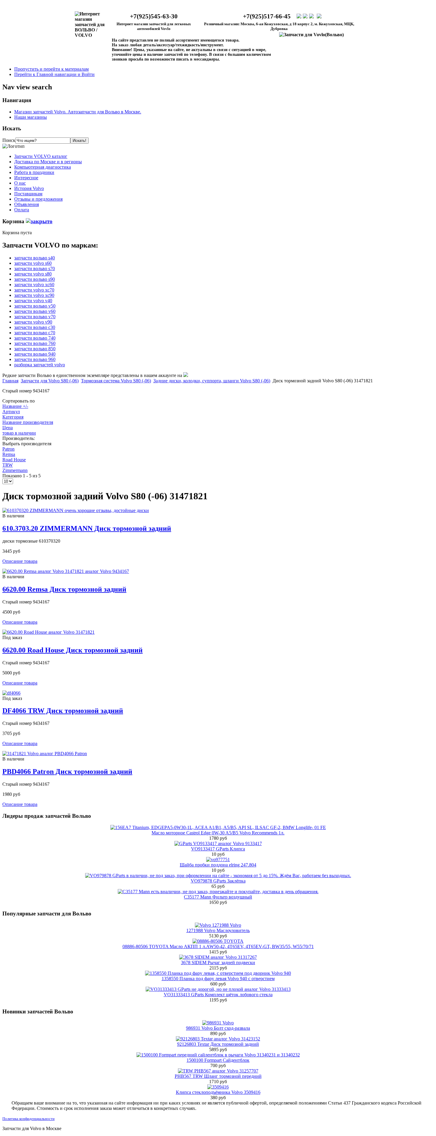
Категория (12, 416)
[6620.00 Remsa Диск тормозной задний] (65, 571)
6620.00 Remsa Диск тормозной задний (64, 589)
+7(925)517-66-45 (267, 16)
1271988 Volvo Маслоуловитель (218, 930)
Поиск (8, 140)
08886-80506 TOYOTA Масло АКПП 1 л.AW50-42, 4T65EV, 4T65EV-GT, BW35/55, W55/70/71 (218, 946)
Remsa (8, 454)
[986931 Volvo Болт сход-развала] (218, 1022)
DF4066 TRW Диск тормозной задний (62, 710)
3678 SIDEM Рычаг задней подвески (218, 962)
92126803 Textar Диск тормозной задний (218, 1044)
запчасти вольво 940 (34, 354)
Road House (14, 459)
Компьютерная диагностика (42, 166)
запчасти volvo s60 (33, 263)
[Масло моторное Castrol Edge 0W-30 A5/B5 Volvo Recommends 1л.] (218, 827)
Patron (8, 448)
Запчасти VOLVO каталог (40, 156)
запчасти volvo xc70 (34, 289)
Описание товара (19, 561)
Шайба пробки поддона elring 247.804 (218, 864)
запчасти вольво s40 (34, 257)
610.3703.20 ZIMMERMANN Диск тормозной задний (86, 528)
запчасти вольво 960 (34, 359)
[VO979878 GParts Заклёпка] (218, 875)
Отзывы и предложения (38, 199)
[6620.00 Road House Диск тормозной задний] (48, 632)
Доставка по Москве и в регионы (48, 161)
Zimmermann (15, 470)
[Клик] (39, 221)
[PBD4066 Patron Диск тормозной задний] (44, 753)
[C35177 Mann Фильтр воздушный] (218, 891)
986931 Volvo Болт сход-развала (218, 1028)
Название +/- (15, 406)
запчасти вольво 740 (34, 337)
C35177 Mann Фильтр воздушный (218, 896)
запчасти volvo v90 (33, 321)
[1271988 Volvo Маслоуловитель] (218, 925)
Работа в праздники (34, 172)
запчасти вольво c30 (34, 327)
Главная (10, 380)
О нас (20, 183)
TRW (7, 465)
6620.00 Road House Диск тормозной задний (72, 650)
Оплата (21, 209)
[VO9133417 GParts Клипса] (218, 843)
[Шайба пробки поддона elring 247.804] (218, 859)
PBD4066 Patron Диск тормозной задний (67, 771)
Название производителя (27, 422)
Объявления (26, 204)
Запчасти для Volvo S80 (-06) (50, 380)
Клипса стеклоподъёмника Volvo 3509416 (218, 1092)
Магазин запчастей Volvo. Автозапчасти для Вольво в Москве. (77, 111)
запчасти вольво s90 (34, 279)
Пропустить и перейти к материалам (51, 69)
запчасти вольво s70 (34, 268)
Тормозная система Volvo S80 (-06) (116, 380)
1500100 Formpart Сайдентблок (218, 1060)
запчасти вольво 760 (34, 343)
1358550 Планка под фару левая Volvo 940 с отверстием (218, 978)
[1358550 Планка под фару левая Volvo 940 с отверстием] (218, 973)
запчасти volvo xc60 (34, 284)
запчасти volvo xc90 (34, 295)
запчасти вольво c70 (34, 332)
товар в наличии (19, 432)
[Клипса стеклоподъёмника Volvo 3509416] (218, 1086)
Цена (7, 427)
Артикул (11, 411)
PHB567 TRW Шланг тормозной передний (218, 1076)
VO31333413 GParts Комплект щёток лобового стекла (218, 994)
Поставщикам (28, 193)
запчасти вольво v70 (34, 316)
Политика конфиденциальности (28, 1118)
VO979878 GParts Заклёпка (218, 880)
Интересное (26, 177)
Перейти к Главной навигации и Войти (54, 74)
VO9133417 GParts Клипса (218, 848)
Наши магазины (30, 117)
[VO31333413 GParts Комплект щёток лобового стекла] (218, 989)
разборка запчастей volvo (39, 364)
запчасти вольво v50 (34, 305)
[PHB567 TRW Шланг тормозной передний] (218, 1070)
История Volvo (29, 188)
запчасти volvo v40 (33, 300)
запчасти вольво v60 (34, 311)
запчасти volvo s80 (33, 273)
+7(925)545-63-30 (154, 16)
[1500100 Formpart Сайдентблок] (218, 1054)
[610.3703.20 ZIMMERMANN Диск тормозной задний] (75, 510)
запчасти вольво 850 (34, 348)
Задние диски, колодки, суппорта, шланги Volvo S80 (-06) (211, 380)
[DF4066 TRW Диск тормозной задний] (11, 692)
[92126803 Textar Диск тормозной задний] (218, 1038)
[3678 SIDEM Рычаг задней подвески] (218, 957)
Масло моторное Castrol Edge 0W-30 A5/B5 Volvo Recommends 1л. (218, 832)
